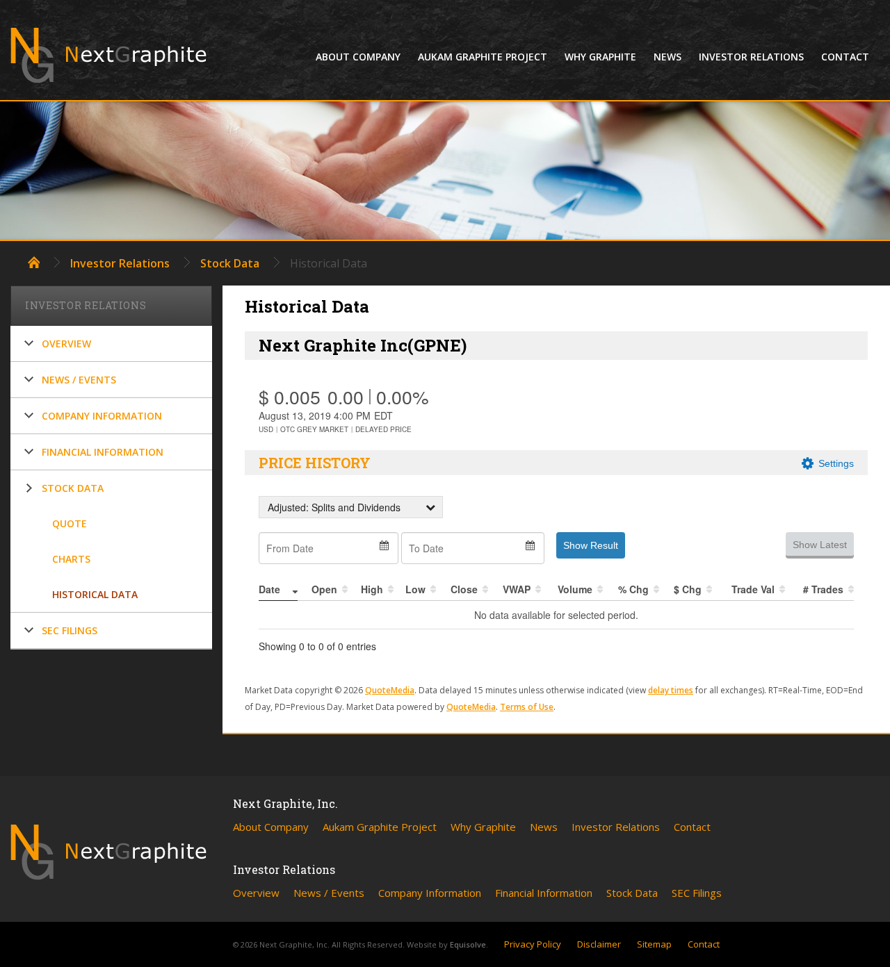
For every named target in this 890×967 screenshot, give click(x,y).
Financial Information (102, 451)
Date (269, 589)
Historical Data (95, 594)
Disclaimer (599, 944)
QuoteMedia (389, 690)
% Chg (633, 589)
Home (34, 262)
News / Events (79, 379)
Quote (69, 523)
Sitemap (654, 944)
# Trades (823, 589)
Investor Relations (751, 56)
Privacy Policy (532, 944)
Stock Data (229, 263)
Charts (71, 558)
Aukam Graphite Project (482, 56)
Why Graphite (600, 56)
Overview (66, 343)
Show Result (590, 545)
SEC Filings (69, 630)
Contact (845, 56)
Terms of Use (526, 707)
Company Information (102, 415)
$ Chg (688, 589)
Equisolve (468, 944)
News (667, 56)
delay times (670, 690)
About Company (358, 56)
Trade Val (753, 589)
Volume (575, 589)
